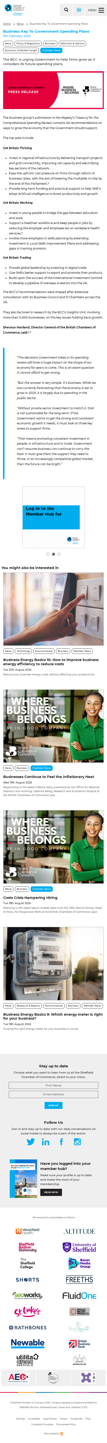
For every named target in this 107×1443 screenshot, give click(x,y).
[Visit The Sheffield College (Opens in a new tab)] (27, 1263)
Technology (23, 651)
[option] (53, 90)
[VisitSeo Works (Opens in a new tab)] (27, 1295)
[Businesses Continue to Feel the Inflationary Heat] (53, 726)
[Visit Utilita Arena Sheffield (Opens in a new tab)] (27, 1360)
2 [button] (53, 554)
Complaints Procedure (42, 1424)
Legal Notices (50, 1419)
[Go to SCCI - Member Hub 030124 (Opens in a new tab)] (53, 517)
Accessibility (34, 1419)
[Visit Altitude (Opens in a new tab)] (80, 1231)
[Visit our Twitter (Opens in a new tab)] (30, 1142)
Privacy (63, 1419)
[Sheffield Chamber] (14, 10)
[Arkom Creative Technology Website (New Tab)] (61, 1434)
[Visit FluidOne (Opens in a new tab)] (80, 1295)
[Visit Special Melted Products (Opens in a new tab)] (80, 1312)
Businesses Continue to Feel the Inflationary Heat (48, 777)
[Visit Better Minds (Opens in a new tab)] (80, 1328)
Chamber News (51, 50)
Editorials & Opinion (72, 43)
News (20, 23)
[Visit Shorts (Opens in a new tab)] (27, 1279)
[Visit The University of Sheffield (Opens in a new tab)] (80, 1247)
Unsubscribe (76, 1419)
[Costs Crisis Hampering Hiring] (53, 846)
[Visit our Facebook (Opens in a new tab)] (61, 1142)
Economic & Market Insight (21, 50)
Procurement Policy (66, 1424)
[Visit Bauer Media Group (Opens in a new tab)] (80, 1263)
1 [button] (48, 554)
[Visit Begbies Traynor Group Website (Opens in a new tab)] (53, 1378)
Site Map (20, 1419)
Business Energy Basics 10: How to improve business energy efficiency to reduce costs (51, 662)
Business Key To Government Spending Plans (59, 23)
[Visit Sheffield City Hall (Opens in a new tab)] (80, 1360)
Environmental (44, 651)
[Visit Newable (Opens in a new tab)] (27, 1344)
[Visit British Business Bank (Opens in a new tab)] (80, 1344)
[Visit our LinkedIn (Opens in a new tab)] (45, 1142)
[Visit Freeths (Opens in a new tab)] (80, 1279)
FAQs (88, 1419)
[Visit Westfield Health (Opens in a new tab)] (27, 1231)
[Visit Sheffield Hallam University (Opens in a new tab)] (27, 1247)
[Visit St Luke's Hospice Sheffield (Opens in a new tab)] (27, 1312)
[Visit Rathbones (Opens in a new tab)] (27, 1328)
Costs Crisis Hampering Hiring (30, 897)
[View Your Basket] (78, 10)
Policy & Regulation (28, 43)
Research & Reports (28, 1005)
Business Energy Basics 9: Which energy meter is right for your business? (53, 1016)
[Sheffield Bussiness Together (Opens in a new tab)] (88, 1378)
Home (7, 23)
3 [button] (58, 554)
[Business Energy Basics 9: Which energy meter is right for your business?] (53, 963)
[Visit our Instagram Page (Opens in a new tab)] (77, 1142)
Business (50, 43)
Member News (82, 651)
